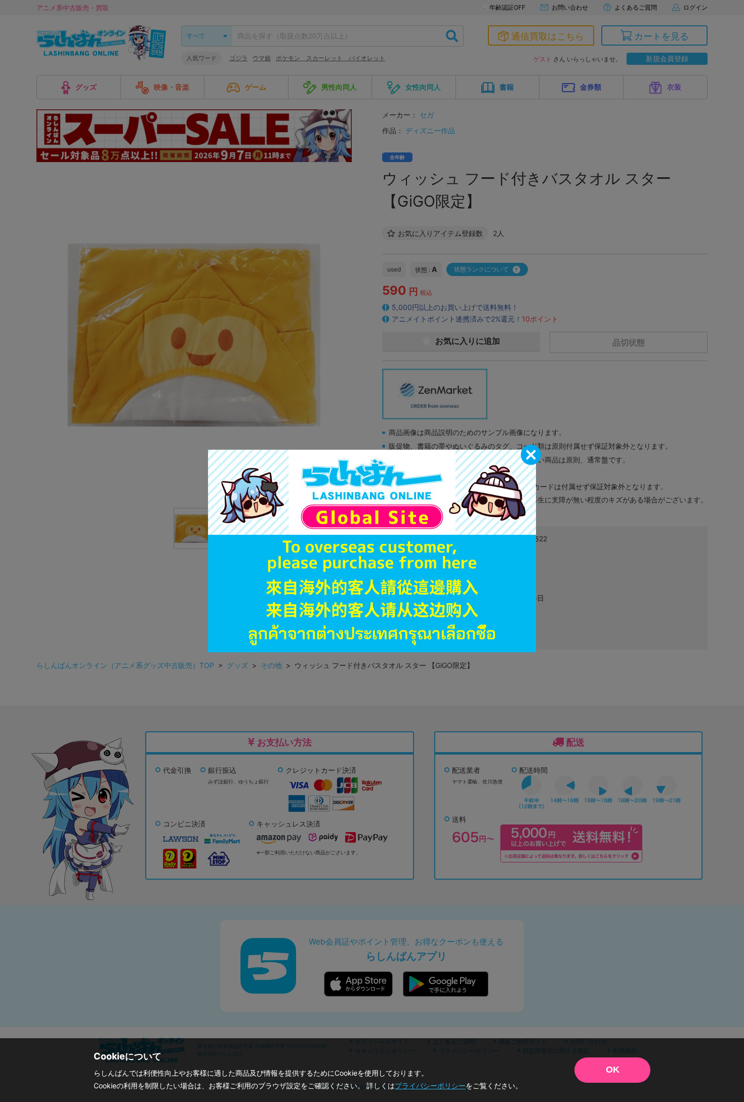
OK (612, 1070)
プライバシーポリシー (430, 1085)
